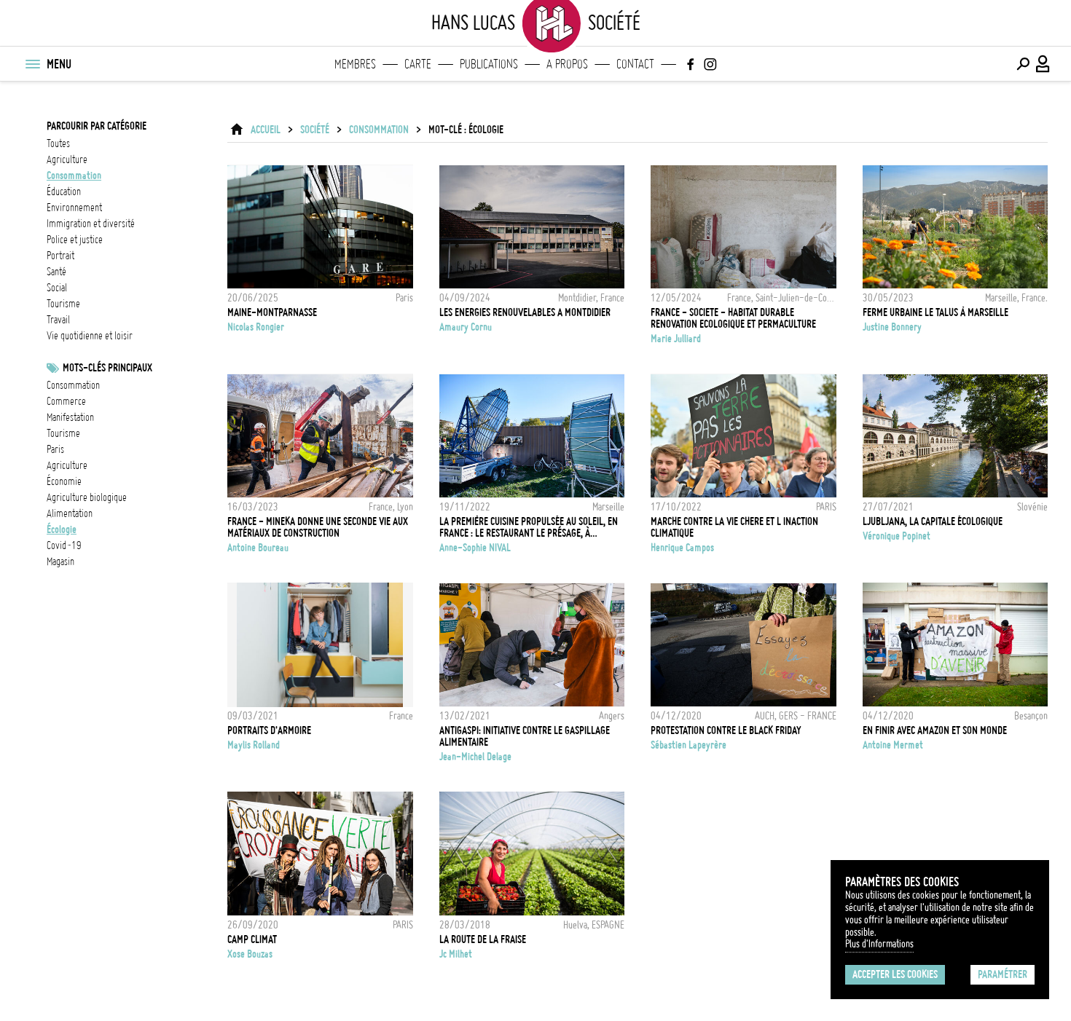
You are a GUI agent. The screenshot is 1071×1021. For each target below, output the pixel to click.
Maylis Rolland (253, 745)
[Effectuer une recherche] (1023, 64)
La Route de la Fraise (482, 939)
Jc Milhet (455, 954)
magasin (60, 561)
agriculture (67, 159)
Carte (417, 64)
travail (58, 319)
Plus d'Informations (879, 943)
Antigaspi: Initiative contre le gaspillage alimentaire (524, 736)
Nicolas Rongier (255, 327)
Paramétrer (1002, 974)
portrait (60, 255)
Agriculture (67, 465)
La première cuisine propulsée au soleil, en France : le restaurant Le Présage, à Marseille (528, 527)
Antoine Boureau (258, 547)
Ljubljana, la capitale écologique (933, 521)
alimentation (70, 513)
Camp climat (252, 939)
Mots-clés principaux (107, 367)
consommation (74, 175)
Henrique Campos (682, 547)
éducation (64, 191)
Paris (55, 449)
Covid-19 (64, 545)
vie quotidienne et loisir (90, 335)
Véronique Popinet (896, 536)
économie (64, 481)
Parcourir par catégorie (96, 126)
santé (56, 271)
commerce (66, 401)
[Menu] (32, 64)
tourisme (63, 303)
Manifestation (70, 417)
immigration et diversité (91, 223)
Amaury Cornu (465, 327)
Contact (635, 64)
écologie (61, 529)
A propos (567, 64)
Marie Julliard (676, 338)
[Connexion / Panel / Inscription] (1043, 64)
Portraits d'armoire (269, 730)
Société (314, 129)
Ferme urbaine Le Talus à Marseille (935, 312)
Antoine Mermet (893, 745)
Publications (489, 64)
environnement (74, 207)
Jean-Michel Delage (475, 756)
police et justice (75, 239)
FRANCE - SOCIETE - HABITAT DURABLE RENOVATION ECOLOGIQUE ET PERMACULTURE (733, 318)
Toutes (58, 143)
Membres (355, 64)
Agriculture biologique (87, 497)
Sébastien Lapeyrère (688, 745)
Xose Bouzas (249, 954)
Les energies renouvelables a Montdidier (525, 312)
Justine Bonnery (892, 327)
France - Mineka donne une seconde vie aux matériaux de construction (317, 527)
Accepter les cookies (895, 974)
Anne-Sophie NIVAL (475, 547)
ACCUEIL (265, 129)
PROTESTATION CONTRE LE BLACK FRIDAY (726, 730)
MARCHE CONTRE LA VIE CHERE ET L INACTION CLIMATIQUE (734, 527)
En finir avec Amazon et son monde (935, 730)
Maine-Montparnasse (272, 312)
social (57, 287)
